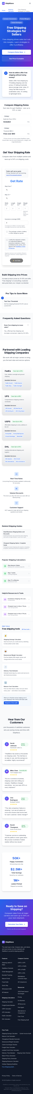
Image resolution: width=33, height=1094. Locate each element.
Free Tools (21, 1016)
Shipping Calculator (11, 10)
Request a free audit (11, 703)
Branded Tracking (7, 975)
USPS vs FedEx (22, 966)
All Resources (21, 1004)
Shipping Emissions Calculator (10, 1061)
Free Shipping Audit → (8, 1067)
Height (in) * (19, 204)
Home (3, 10)
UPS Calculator (6, 1012)
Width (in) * (6, 204)
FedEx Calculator (6, 1015)
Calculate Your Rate (15, 924)
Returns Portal (6, 978)
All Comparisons (22, 982)
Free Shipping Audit (23, 1020)
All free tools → (26, 629)
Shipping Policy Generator (9, 1058)
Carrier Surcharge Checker (9, 1044)
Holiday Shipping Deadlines (9, 1064)
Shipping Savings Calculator (10, 1033)
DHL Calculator (6, 1019)
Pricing (20, 997)
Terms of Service (17, 1075)
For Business (21, 1000)
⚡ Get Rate (16, 260)
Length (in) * (13, 204)
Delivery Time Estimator (8, 1053)
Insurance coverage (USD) (12, 219)
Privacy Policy (6, 1075)
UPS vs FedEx (22, 969)
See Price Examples (16, 59)
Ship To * (7, 194)
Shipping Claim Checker (24, 1053)
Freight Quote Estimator (8, 1005)
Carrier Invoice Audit (25, 1033)
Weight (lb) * (25, 204)
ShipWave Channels (7, 968)
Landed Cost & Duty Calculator (10, 1050)
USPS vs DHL (21, 973)
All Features (5, 992)
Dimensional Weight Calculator (10, 1042)
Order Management (7, 971)
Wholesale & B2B (7, 989)
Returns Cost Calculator (8, 1036)
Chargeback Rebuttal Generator (11, 1039)
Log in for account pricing (13, 175)
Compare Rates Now (15, 52)
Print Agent (21, 1007)
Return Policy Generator (8, 1055)
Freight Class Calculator (8, 1047)
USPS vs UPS (21, 962)
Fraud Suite (5, 982)
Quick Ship (5, 985)
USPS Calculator (6, 1008)
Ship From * (8, 186)
